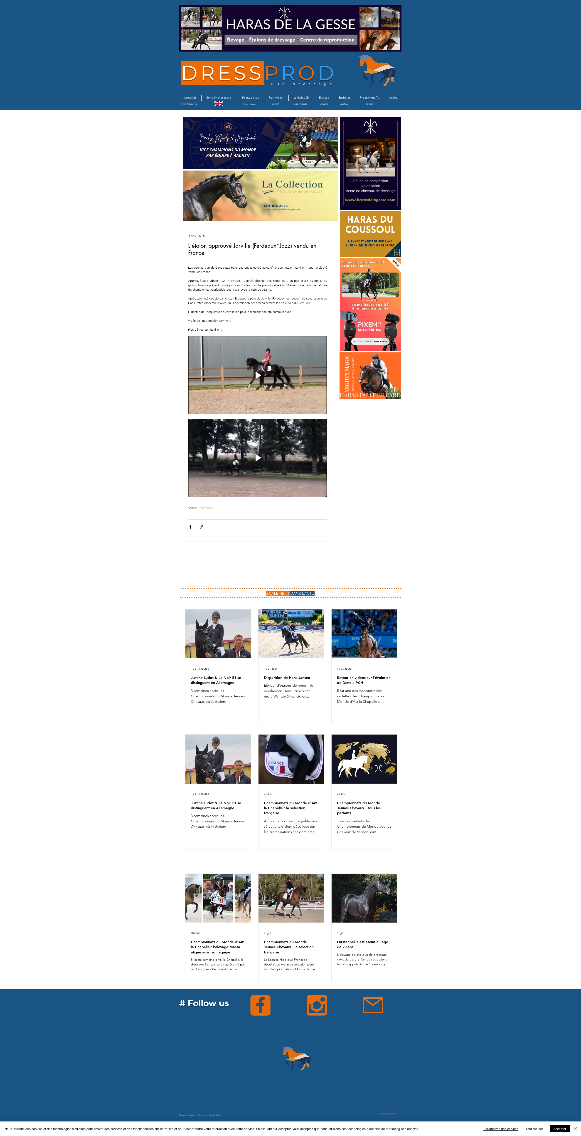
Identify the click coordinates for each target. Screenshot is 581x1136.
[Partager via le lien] (201, 527)
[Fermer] (575, 1128)
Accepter (560, 1128)
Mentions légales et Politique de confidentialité (199, 1115)
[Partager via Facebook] (190, 527)
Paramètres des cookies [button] (500, 1128)
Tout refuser (534, 1128)
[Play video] (257, 375)
